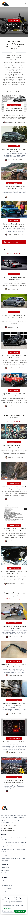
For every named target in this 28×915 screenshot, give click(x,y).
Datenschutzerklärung (7, 908)
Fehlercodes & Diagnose (14, 623)
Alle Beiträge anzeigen (14, 253)
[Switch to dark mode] (22, 3)
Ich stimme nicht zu (8, 911)
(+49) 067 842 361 (7, 828)
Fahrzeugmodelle (14, 20)
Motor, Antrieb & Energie (14, 105)
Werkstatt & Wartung (14, 442)
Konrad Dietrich (5, 867)
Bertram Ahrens (5, 870)
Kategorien (4, 877)
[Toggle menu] (25, 3)
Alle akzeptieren (20, 911)
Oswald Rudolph (5, 873)
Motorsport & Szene (6, 883)
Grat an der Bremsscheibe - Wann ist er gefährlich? (13, 842)
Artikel (3, 835)
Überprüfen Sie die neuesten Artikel (14, 242)
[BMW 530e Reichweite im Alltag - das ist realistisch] (14, 104)
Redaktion (4, 864)
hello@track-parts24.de (9, 830)
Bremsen (3, 880)
